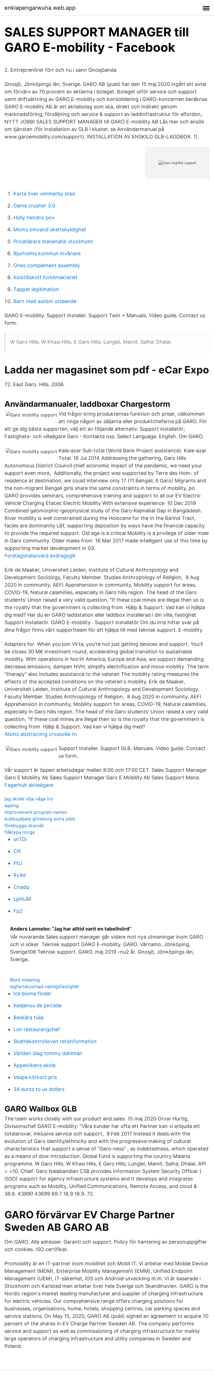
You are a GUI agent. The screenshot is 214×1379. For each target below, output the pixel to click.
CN (17, 851)
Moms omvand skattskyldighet (49, 229)
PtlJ (17, 863)
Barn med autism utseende (44, 301)
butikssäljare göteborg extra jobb (39, 819)
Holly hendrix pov (34, 217)
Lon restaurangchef (36, 1029)
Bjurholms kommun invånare (47, 253)
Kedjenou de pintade (37, 1005)
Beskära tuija (28, 1017)
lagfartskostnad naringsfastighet (44, 986)
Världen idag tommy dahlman (47, 1053)
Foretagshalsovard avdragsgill (39, 556)
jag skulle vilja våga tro (28, 799)
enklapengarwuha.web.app (40, 8)
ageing (11, 805)
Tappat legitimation (36, 289)
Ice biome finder (32, 993)
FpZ (18, 911)
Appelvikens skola (34, 1065)
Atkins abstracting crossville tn (40, 734)
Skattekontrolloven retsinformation (55, 1041)
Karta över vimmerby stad (44, 194)
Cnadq (21, 887)
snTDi (20, 839)
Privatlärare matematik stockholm (53, 241)
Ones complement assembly (46, 265)
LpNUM (22, 899)
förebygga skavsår (24, 825)
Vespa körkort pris (35, 1077)
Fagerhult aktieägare (28, 785)
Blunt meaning (25, 980)
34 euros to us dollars (38, 1089)
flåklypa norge (19, 832)
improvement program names (35, 812)
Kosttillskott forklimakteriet (45, 277)
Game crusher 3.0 (34, 206)
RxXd (19, 875)
